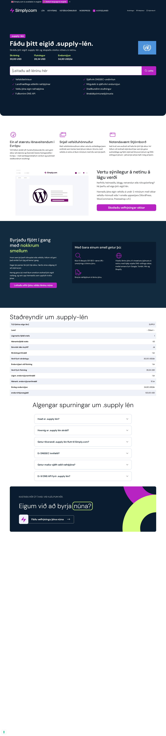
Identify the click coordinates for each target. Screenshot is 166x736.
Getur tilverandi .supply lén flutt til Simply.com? (63, 441)
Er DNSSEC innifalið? (49, 453)
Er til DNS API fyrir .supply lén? (54, 476)
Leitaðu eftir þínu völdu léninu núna (33, 285)
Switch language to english (56, 2)
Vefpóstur (141, 10)
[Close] (70, 1)
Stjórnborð (151, 10)
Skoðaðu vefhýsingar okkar (126, 207)
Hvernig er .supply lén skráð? (53, 430)
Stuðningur (130, 10)
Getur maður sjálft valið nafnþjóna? (56, 464)
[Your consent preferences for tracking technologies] (4, 732)
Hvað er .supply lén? (48, 418)
